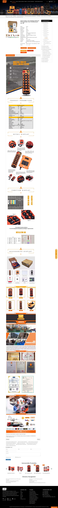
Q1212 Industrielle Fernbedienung (31, 444)
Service (21, 494)
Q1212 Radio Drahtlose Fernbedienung (21, 444)
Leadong (47, 506)
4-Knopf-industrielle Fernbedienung (45, 26)
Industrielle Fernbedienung (45, 47)
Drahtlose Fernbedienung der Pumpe (11, 445)
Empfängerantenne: (23, 37)
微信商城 (23, 52)
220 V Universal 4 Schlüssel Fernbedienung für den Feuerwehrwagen (29, 473)
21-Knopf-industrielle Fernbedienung (46, 40)
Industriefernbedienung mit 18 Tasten (47, 44)
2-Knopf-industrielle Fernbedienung (45, 24)
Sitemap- (34, 506)
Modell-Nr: (21, 29)
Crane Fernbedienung (45, 22)
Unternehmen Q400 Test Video (33, 480)
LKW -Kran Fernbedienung (32, 495)
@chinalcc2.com (47, 494)
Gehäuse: (21, 40)
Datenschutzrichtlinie (38, 506)
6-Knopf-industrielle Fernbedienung (45, 29)
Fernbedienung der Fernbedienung (46, 49)
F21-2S (20, 473)
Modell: (21, 26)
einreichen (8, 459)
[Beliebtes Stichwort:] (47, 1)
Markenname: (22, 28)
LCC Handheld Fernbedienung (46, 55)
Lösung (21, 493)
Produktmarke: (22, 27)
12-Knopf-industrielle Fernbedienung (46, 35)
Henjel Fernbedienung (45, 58)
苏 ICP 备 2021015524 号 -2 (29, 506)
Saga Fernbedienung (45, 61)
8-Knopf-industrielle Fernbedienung (45, 31)
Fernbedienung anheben (45, 46)
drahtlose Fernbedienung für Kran (10, 444)
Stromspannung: (22, 43)
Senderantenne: (22, 36)
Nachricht (21, 496)
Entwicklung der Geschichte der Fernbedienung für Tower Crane (37, 482)
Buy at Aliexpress (30, 50)
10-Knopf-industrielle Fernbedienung (46, 33)
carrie (44, 494)
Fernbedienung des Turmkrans (47, 41)
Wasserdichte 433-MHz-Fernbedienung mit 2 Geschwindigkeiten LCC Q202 (11, 473)
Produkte (21, 492)
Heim (21, 491)
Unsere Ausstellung (31, 481)
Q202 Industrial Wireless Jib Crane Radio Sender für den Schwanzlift (38, 473)
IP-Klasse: (21, 38)
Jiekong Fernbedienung (32, 502)
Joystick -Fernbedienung (46, 42)
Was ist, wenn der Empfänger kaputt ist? (11, 481)
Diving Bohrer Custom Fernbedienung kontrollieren (12, 480)
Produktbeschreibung (10, 55)
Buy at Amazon (23, 50)
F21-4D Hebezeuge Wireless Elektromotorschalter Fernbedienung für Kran (47, 473)
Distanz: (21, 41)
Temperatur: (22, 39)
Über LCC (21, 495)
